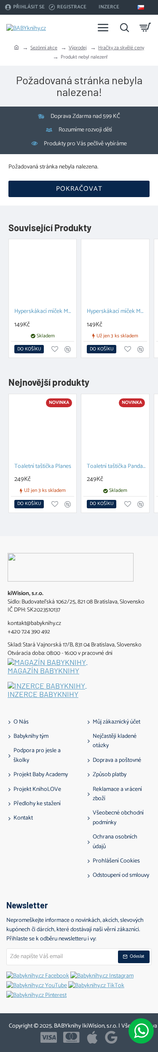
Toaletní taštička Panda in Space (117, 467)
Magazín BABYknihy (43, 671)
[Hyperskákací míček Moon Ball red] (115, 272)
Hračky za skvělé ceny (121, 48)
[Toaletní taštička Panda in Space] (115, 427)
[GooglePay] (111, 1037)
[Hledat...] (124, 27)
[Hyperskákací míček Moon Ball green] (42, 272)
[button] (29, 349)
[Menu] (103, 27)
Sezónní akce (43, 48)
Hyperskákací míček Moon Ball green (44, 312)
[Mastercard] (71, 1037)
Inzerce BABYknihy (43, 694)
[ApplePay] (92, 1037)
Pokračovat (79, 189)
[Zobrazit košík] (145, 27)
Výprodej (78, 48)
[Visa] (48, 1037)
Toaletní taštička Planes (42, 467)
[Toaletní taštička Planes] (42, 427)
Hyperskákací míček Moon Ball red (117, 312)
